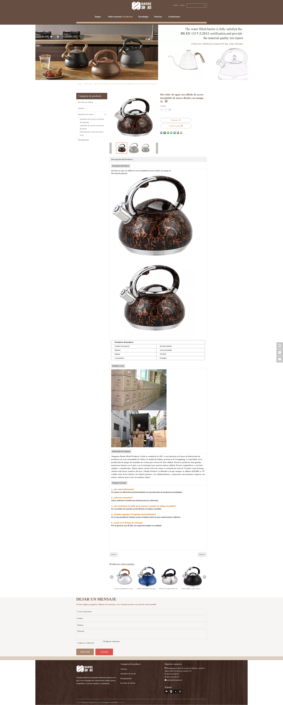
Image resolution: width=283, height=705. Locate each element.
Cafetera (81, 108)
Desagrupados (83, 140)
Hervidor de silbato (85, 102)
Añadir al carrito (174, 126)
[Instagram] (180, 691)
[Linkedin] (171, 691)
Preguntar (174, 120)
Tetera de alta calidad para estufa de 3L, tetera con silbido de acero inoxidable (192, 588)
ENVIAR (85, 651)
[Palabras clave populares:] (205, 6)
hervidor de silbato (127, 683)
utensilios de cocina (86, 114)
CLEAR (104, 651)
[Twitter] (175, 691)
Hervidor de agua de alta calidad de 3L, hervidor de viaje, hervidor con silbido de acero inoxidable (147, 588)
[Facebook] (166, 691)
